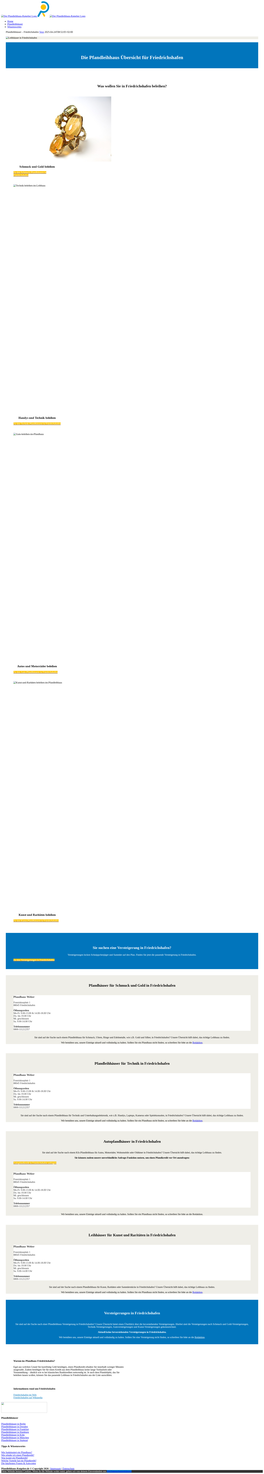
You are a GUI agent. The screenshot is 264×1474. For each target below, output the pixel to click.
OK (108, 1471)
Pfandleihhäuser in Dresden (14, 1426)
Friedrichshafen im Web (25, 1395)
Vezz (41, 32)
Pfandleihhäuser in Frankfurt (15, 1429)
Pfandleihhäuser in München (15, 1437)
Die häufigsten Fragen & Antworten (18, 1463)
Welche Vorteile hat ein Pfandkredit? (18, 1460)
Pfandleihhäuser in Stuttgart (14, 1440)
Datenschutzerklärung (121, 1471)
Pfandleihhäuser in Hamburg (15, 1432)
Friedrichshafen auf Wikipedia (27, 1397)
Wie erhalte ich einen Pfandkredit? (17, 1455)
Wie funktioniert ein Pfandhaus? (16, 1452)
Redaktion (197, 1042)
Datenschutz (68, 1468)
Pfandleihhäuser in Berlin (13, 1424)
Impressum (55, 1468)
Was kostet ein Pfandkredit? (14, 1458)
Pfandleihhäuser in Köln (13, 1435)
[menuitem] (135, 21)
